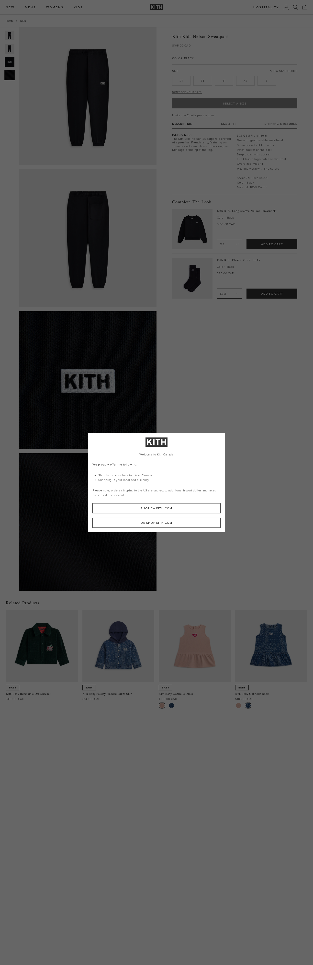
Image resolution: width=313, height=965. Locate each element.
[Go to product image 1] (9, 35)
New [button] (10, 7)
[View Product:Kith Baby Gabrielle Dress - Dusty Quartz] (162, 705)
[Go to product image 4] (9, 75)
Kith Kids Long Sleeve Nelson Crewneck (246, 211)
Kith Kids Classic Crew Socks (239, 260)
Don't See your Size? (187, 92)
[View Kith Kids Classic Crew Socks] (192, 278)
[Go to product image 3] (9, 62)
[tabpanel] (234, 161)
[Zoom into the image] (87, 96)
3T (202, 81)
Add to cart (272, 244)
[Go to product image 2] (9, 49)
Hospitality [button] (266, 7)
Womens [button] (55, 7)
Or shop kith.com (156, 523)
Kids (23, 21)
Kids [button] (78, 7)
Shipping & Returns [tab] (281, 124)
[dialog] (156, 482)
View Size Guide (283, 71)
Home (9, 21)
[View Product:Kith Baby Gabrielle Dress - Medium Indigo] (171, 705)
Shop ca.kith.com (156, 508)
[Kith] (156, 7)
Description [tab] (182, 124)
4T (224, 81)
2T (181, 81)
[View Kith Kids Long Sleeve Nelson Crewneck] (192, 229)
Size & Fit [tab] (228, 124)
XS (245, 81)
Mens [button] (30, 7)
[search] (295, 7)
